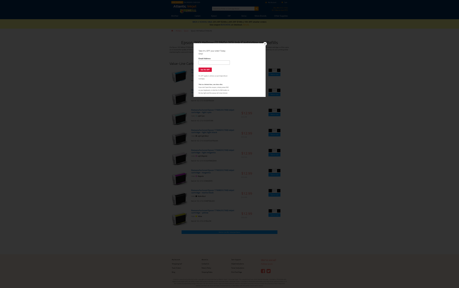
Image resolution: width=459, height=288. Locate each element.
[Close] (265, 44)
